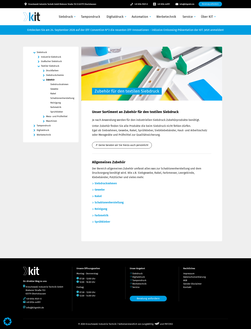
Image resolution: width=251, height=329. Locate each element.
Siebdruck (137, 273)
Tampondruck (139, 280)
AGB (185, 280)
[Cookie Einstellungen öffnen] (7, 324)
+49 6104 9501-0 (141, 4)
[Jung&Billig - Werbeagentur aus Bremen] (156, 324)
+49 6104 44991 (163, 4)
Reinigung (101, 209)
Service (136, 287)
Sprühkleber (102, 221)
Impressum (188, 273)
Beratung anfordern (148, 298)
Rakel (98, 196)
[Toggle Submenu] (34, 52)
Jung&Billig (148, 324)
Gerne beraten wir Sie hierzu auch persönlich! (123, 145)
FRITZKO (168, 324)
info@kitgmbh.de (186, 4)
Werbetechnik (139, 283)
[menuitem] (66, 16)
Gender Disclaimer (192, 283)
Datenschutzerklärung (194, 277)
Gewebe (100, 189)
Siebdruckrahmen (106, 183)
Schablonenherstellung (109, 202)
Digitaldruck (138, 277)
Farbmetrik (101, 215)
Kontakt (187, 287)
